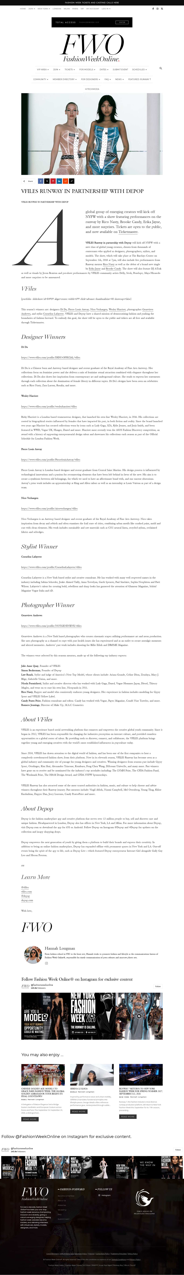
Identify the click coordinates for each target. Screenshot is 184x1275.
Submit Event (120, 69)
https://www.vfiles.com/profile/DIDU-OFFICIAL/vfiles (50, 357)
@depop (25, 895)
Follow (158, 986)
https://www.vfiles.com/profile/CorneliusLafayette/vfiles (51, 567)
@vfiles (25, 887)
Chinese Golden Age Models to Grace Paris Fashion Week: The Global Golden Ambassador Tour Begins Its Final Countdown (43, 1092)
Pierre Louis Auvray (78, 309)
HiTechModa (92, 89)
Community (39, 79)
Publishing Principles (119, 1254)
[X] (162, 9)
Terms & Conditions (118, 1259)
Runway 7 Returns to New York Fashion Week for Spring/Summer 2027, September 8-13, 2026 (141, 1091)
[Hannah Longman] (33, 956)
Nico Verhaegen (98, 309)
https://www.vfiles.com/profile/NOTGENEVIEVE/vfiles (51, 625)
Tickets (69, 69)
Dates (103, 69)
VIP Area (42, 69)
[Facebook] (153, 9)
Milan (67, 9)
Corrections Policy (103, 1254)
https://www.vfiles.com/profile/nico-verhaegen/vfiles (49, 508)
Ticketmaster (128, 232)
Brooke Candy (113, 268)
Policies (91, 1254)
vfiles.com (26, 891)
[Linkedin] (59, 181)
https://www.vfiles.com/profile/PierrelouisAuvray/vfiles (50, 459)
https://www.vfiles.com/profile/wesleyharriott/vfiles (49, 406)
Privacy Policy (135, 1259)
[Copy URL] (71, 181)
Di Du (63, 309)
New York (43, 9)
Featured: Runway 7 (139, 79)
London (57, 9)
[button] (160, 68)
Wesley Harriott (117, 309)
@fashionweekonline (42, 984)
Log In (105, 9)
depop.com (27, 900)
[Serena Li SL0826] (92, 1075)
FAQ (107, 79)
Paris (75, 9)
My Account (92, 9)
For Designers (89, 79)
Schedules (138, 69)
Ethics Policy (133, 1254)
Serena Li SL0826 (79, 1088)
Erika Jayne (95, 268)
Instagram (106, 1195)
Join (31, 9)
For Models (86, 69)
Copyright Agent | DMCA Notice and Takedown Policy (66, 1254)
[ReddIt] (65, 181)
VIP (82, 9)
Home (23, 9)
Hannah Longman (60, 948)
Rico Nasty (108, 264)
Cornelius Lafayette (53, 313)
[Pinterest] (53, 181)
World (73, 1092)
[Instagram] (157, 9)
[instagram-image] (44, 1016)
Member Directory (63, 79)
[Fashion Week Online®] (92, 48)
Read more (30, 1119)
